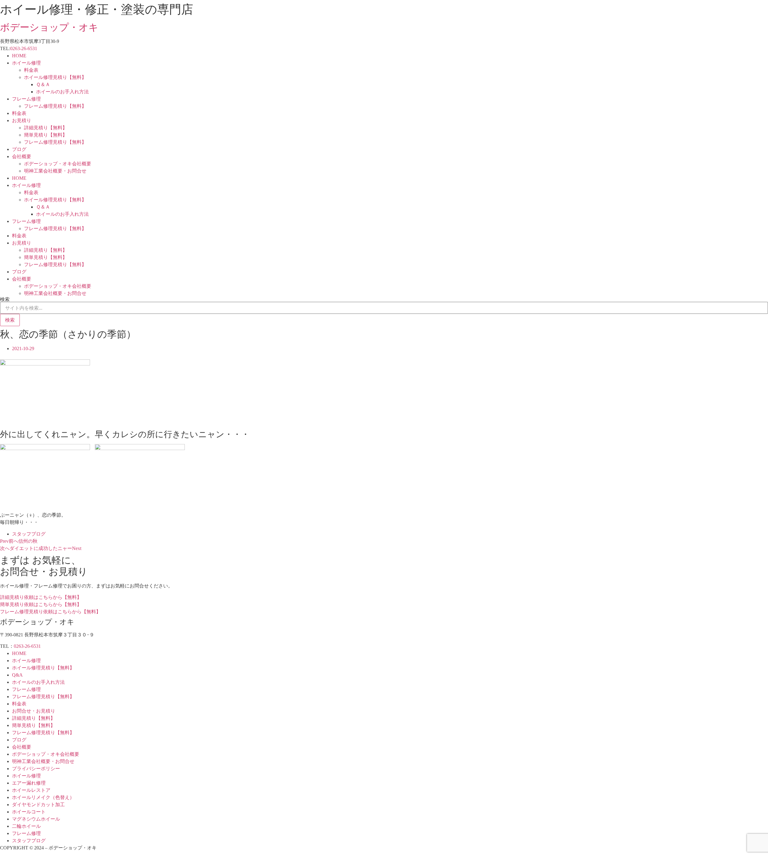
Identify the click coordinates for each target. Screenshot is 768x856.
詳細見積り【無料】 (45, 127)
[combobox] (384, 308)
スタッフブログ (29, 533)
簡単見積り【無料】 (45, 134)
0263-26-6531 (23, 48)
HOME (19, 55)
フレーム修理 (26, 98)
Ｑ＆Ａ (43, 84)
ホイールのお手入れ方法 (62, 91)
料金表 (31, 70)
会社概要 (21, 156)
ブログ (19, 149)
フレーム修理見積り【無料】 (55, 106)
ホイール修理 (26, 62)
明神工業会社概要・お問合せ (55, 170)
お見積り (21, 120)
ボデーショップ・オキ (49, 27)
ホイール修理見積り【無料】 (55, 77)
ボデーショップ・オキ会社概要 (57, 163)
